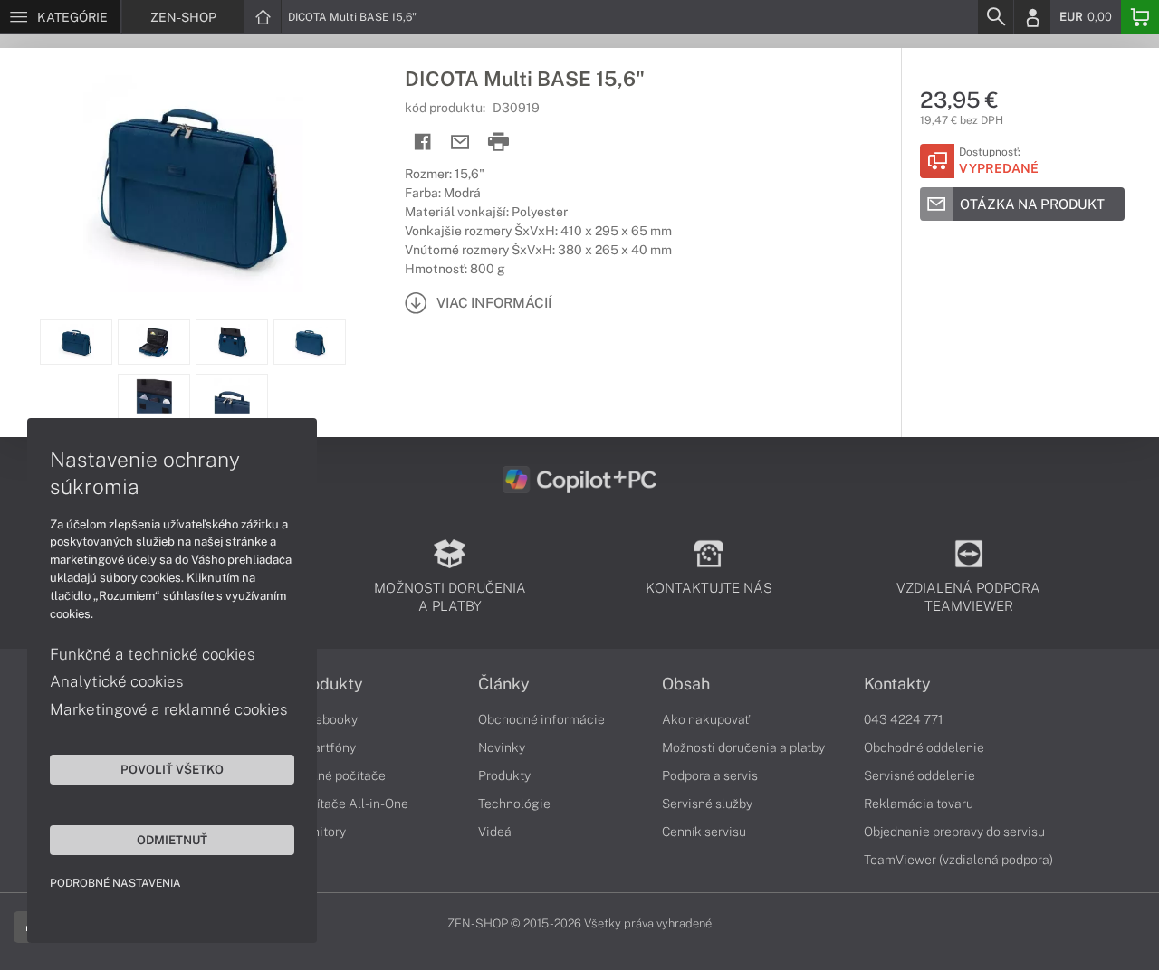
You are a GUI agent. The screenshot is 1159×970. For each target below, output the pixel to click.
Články (504, 684)
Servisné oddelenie (919, 775)
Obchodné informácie (541, 719)
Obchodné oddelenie (924, 747)
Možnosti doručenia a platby (743, 747)
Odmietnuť (172, 839)
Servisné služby (707, 803)
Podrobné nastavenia (115, 883)
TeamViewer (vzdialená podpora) (958, 859)
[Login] (1032, 17)
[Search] (995, 17)
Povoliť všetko (172, 769)
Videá (495, 831)
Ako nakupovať (706, 719)
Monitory (320, 831)
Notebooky (326, 719)
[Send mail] (460, 142)
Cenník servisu (704, 831)
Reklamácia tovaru (918, 803)
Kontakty (897, 684)
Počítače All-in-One (351, 803)
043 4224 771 (903, 719)
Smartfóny (325, 747)
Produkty (328, 684)
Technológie (514, 803)
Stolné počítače (340, 775)
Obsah (686, 684)
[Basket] (1140, 17)
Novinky (501, 747)
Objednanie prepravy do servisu (954, 831)
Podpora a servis (710, 775)
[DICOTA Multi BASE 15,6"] (193, 183)
